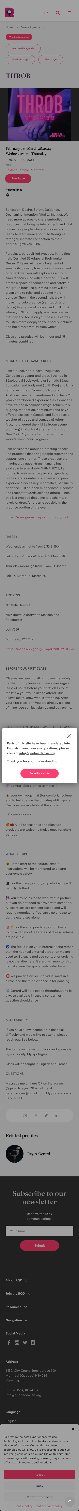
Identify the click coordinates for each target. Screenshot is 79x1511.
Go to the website (40, 773)
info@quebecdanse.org (37, 753)
